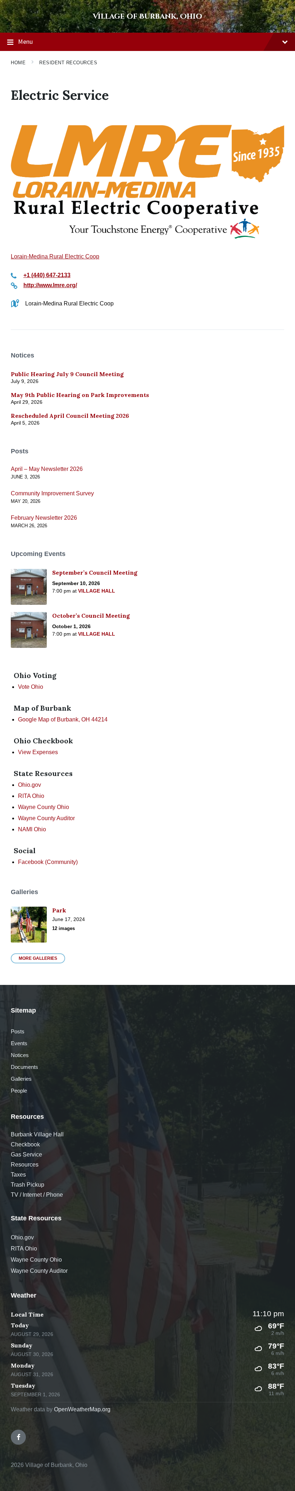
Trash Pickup (27, 1185)
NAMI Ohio (32, 829)
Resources (24, 1165)
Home (18, 62)
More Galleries (38, 958)
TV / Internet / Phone (37, 1195)
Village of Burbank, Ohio (147, 16)
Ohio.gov (29, 785)
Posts (17, 1031)
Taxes (18, 1175)
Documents (24, 1067)
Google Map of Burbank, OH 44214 (63, 719)
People (19, 1091)
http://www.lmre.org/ (50, 285)
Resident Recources (68, 62)
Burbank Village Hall (37, 1134)
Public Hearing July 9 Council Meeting (67, 374)
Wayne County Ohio (43, 807)
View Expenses (38, 752)
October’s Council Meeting (91, 615)
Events (19, 1043)
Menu (25, 41)
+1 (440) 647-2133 (47, 275)
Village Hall (96, 591)
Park (59, 910)
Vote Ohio (30, 687)
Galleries (21, 1079)
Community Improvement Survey (52, 493)
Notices (20, 1055)
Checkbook (25, 1144)
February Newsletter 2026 (44, 518)
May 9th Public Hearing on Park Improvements (80, 394)
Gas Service (26, 1154)
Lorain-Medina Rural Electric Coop (55, 256)
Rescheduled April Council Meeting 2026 (70, 415)
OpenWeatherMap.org (82, 1409)
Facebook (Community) (48, 862)
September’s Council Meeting (94, 572)
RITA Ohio (31, 796)
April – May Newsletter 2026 (47, 469)
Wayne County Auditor (46, 818)
